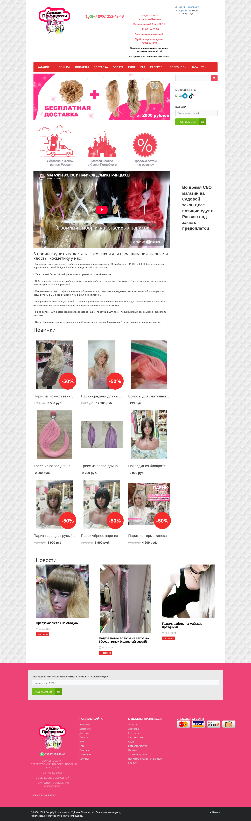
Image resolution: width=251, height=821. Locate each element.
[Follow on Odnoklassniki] (180, 95)
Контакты (133, 733)
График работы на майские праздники (182, 625)
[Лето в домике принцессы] (106, 116)
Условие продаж (137, 754)
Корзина (183, 10)
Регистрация (193, 6)
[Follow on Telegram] (185, 95)
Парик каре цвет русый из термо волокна (68, 535)
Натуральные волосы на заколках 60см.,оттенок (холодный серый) (124, 640)
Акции (131, 741)
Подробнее (42, 634)
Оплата (132, 724)
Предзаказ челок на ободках (57, 623)
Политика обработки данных (145, 758)
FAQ (81, 745)
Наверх (215, 812)
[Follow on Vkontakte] (176, 95)
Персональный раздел (43, 794)
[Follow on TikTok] (191, 95)
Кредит (132, 763)
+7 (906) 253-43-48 (54, 754)
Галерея (84, 750)
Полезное (85, 754)
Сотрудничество (137, 745)
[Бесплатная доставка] (104, 116)
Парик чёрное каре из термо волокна (112, 535)
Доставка (133, 728)
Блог (82, 741)
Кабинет (84, 758)
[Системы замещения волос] (109, 116)
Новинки (84, 724)
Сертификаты (136, 737)
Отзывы (132, 750)
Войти (182, 6)
